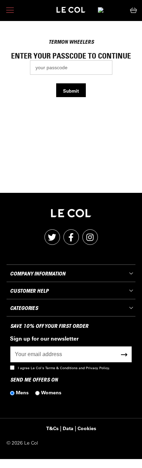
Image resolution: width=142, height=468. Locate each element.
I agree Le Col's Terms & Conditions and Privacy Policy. (64, 368)
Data (68, 428)
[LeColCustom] (71, 11)
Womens (51, 392)
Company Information (37, 274)
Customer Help (29, 291)
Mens (22, 392)
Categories (24, 308)
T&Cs (52, 428)
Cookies (87, 428)
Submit (71, 91)
